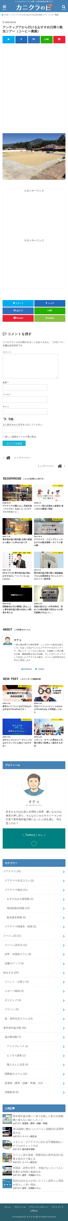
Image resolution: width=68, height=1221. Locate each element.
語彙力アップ (14, 963)
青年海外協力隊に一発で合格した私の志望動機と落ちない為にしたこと (38, 1118)
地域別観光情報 (18, 908)
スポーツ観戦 (14, 990)
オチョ (18, 639)
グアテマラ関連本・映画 (20, 926)
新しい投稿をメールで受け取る (20, 436)
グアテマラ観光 (16, 889)
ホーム (8, 1207)
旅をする (11, 972)
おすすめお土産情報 (20, 898)
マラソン (12, 1009)
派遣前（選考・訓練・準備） (24, 1083)
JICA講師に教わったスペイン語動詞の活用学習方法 (38, 1131)
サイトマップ (57, 1207)
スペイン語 (12, 935)
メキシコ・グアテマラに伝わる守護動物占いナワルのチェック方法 (38, 1144)
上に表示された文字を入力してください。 (24, 424)
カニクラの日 (32, 1217)
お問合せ (34, 1211)
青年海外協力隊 (14, 1027)
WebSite (28, 669)
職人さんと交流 (17, 1064)
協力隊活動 (13, 1036)
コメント (7, 352)
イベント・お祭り (17, 981)
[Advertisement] (34, 89)
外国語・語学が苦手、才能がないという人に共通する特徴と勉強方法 (38, 1169)
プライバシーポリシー (38, 1207)
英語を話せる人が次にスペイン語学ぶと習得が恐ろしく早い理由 (38, 1182)
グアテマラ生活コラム (19, 880)
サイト (6, 406)
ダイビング (13, 1000)
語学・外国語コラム (18, 954)
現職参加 (12, 1092)
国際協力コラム (16, 1073)
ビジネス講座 (16, 1055)
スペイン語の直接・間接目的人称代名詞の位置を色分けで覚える (38, 1156)
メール (7, 394)
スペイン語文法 (16, 945)
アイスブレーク (17, 1046)
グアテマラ (12, 871)
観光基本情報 (16, 917)
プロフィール (20, 1207)
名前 (5, 382)
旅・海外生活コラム (19, 1018)
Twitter (41, 669)
